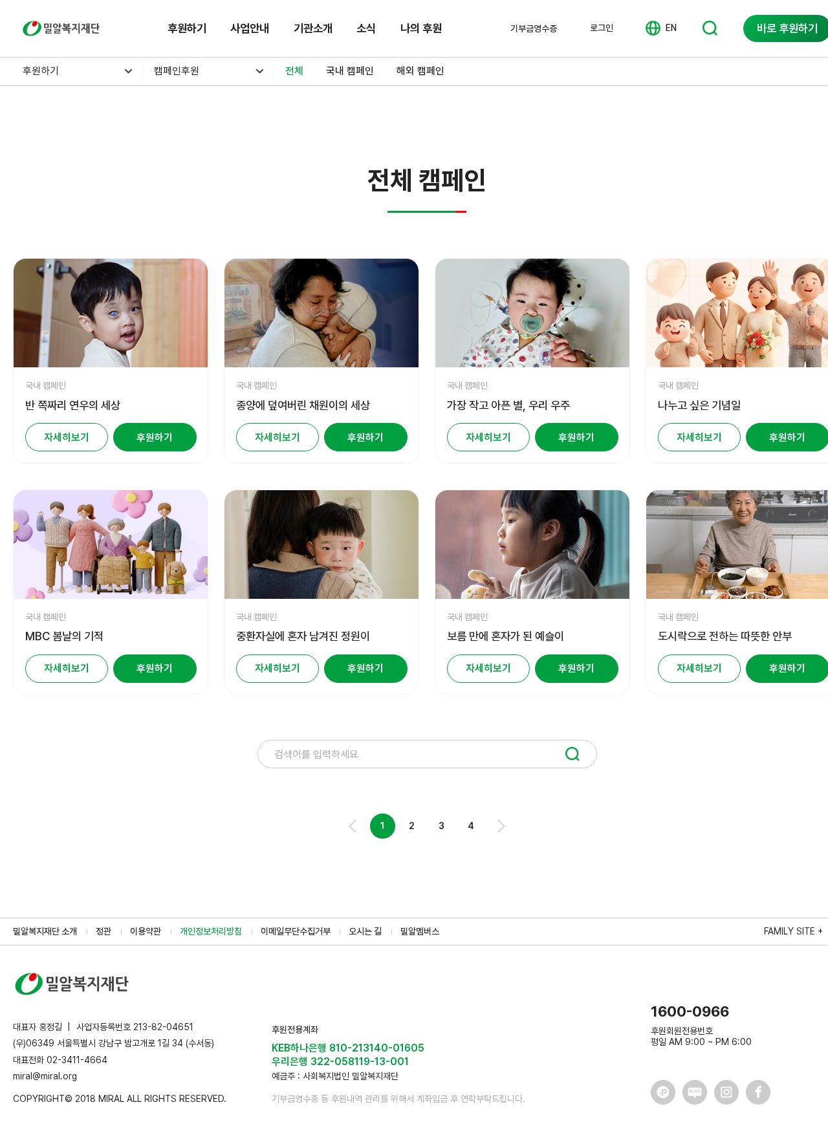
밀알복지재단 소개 (45, 931)
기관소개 (313, 28)
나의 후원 (421, 28)
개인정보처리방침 (211, 931)
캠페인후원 (176, 71)
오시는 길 (365, 931)
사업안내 (249, 28)
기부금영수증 (533, 28)
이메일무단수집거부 (296, 931)
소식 (366, 28)
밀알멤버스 (419, 931)
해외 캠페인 (420, 71)
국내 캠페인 (350, 71)
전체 (294, 71)
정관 (103, 931)
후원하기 (187, 28)
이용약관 (145, 931)
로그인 (601, 28)
